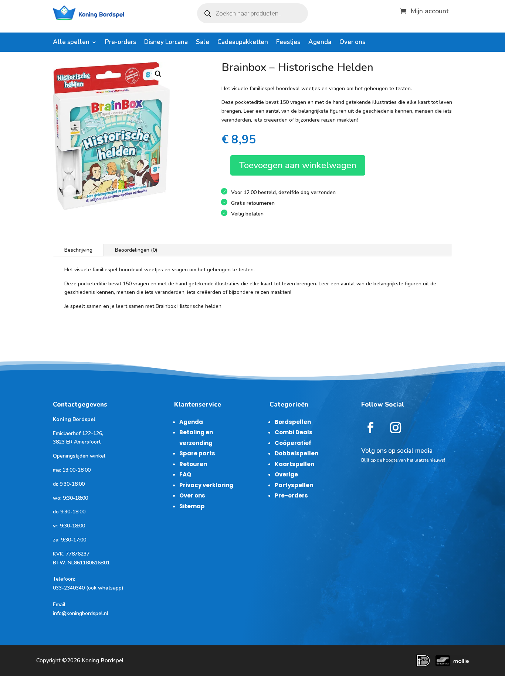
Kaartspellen (294, 464)
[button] (158, 74)
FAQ (185, 474)
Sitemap (192, 506)
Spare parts (197, 453)
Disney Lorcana (166, 43)
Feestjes (288, 43)
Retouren (193, 464)
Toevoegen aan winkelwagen (297, 165)
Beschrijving (78, 250)
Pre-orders (120, 43)
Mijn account (429, 10)
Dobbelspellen (296, 453)
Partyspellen (294, 485)
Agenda (319, 43)
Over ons (352, 43)
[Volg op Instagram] (395, 428)
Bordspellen (293, 422)
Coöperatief (293, 443)
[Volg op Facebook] (370, 428)
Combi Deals (293, 432)
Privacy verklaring (206, 485)
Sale (202, 43)
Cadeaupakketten (242, 43)
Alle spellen (71, 43)
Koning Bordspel (102, 660)
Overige (286, 474)
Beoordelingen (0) (136, 250)
